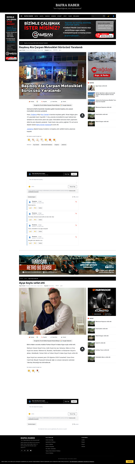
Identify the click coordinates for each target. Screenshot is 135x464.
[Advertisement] (124, 37)
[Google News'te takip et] (37, 101)
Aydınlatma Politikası (50, 442)
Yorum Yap (72, 186)
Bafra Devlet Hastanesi (43, 125)
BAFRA (36, 16)
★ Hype (39, 201)
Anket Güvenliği (49, 440)
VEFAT (65, 16)
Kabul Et (130, 461)
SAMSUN (47, 16)
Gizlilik (83, 440)
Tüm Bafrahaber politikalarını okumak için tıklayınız (81, 461)
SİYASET (59, 16)
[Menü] (21, 16)
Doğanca (34, 114)
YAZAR (70, 16)
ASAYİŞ (41, 16)
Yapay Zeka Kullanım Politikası (53, 450)
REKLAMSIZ (76, 16)
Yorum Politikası (49, 453)
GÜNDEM (53, 16)
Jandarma (30, 129)
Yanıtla (40, 208)
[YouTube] (31, 450)
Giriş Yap (67, 174)
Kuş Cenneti (45, 114)
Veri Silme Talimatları (51, 448)
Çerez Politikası (49, 444)
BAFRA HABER (67, 5)
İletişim (83, 442)
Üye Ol (74, 174)
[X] (25, 450)
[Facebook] (22, 450)
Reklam (83, 446)
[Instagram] (28, 450)
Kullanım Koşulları (50, 446)
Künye (83, 444)
